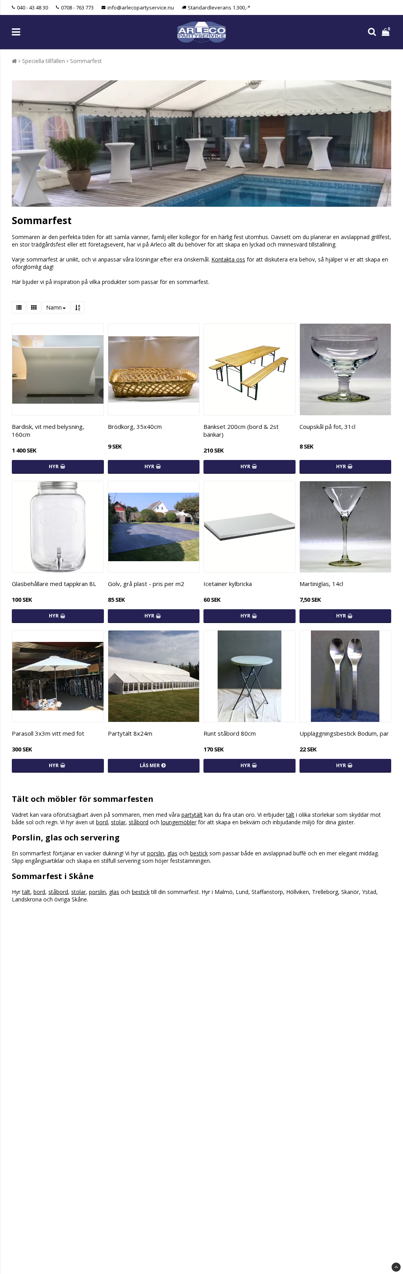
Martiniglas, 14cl (321, 584)
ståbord (138, 822)
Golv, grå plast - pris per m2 (146, 584)
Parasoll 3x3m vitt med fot (48, 733)
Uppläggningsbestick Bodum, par (344, 733)
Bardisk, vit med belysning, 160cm (48, 430)
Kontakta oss (228, 259)
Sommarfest (86, 61)
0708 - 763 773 (77, 7)
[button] (386, 32)
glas (172, 853)
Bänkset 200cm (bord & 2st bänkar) (241, 430)
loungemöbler (178, 822)
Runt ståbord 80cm (229, 733)
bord (102, 822)
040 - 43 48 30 (32, 7)
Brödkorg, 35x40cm (135, 426)
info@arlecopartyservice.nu (140, 7)
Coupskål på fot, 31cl (327, 426)
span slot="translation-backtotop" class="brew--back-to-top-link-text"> (396, 1267)
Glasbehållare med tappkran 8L (54, 584)
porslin (155, 853)
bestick (199, 853)
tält (290, 814)
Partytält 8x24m (130, 733)
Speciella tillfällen (43, 61)
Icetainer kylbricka (227, 584)
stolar (118, 822)
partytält (192, 814)
